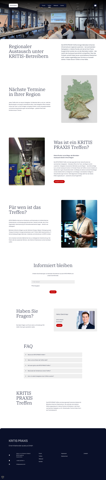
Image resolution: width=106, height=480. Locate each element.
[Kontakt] (95, 5)
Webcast (56, 5)
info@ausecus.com (20, 464)
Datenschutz (64, 456)
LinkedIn (86, 453)
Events (62, 5)
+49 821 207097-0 (20, 460)
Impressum (64, 453)
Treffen (49, 5)
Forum (43, 5)
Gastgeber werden (59, 181)
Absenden (53, 292)
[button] (2, 477)
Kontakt (59, 325)
